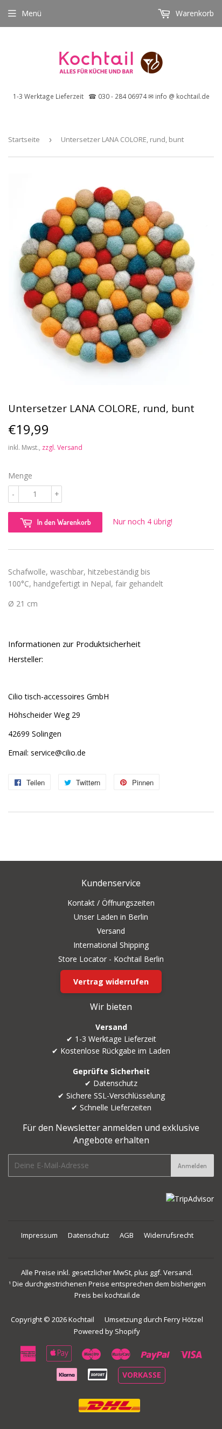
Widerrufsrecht (168, 1235)
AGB (127, 1235)
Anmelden (192, 1166)
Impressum (39, 1235)
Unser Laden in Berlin (111, 917)
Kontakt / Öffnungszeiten (111, 903)
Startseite (24, 139)
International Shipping (111, 945)
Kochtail (81, 1319)
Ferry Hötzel (183, 1319)
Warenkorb (194, 13)
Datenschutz (88, 1235)
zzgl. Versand (62, 447)
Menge (20, 475)
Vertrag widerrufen (111, 981)
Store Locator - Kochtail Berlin (111, 959)
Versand (111, 931)
